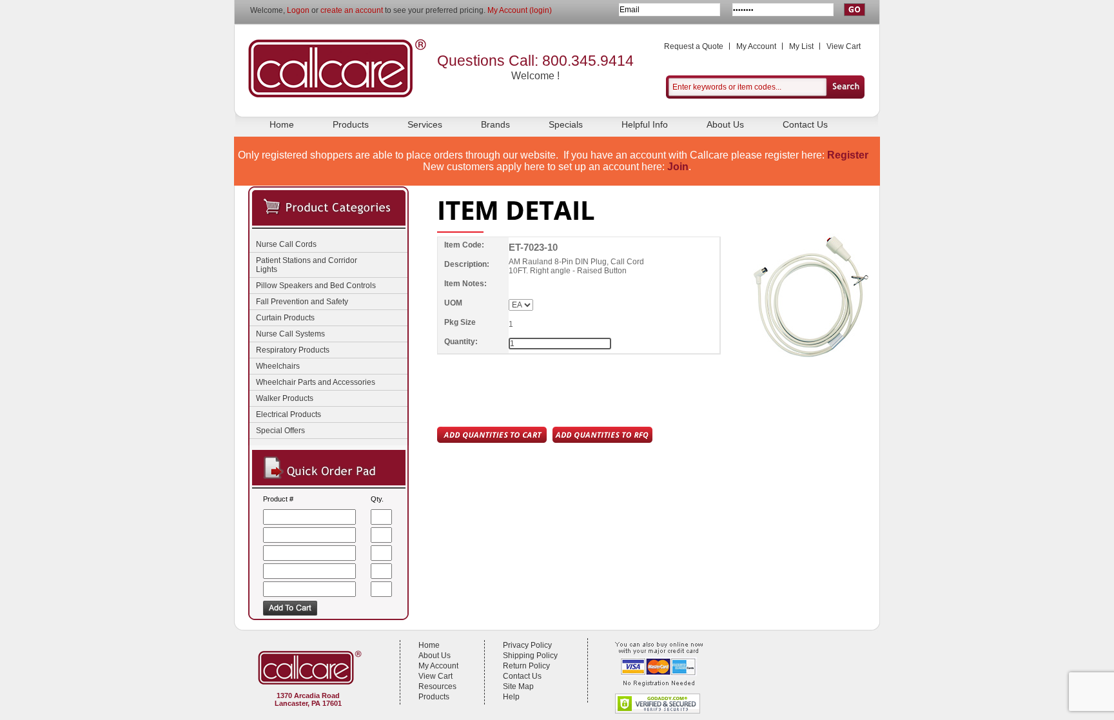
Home (281, 124)
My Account (756, 46)
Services (424, 124)
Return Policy (526, 665)
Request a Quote (693, 46)
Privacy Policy (527, 645)
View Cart (843, 46)
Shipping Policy (530, 655)
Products (351, 124)
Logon (298, 10)
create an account (351, 10)
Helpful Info (644, 124)
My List (801, 46)
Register (847, 155)
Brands (495, 124)
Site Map (518, 686)
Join (678, 166)
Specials (566, 124)
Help (511, 696)
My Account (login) (519, 10)
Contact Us (805, 124)
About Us (725, 124)
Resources (437, 686)
